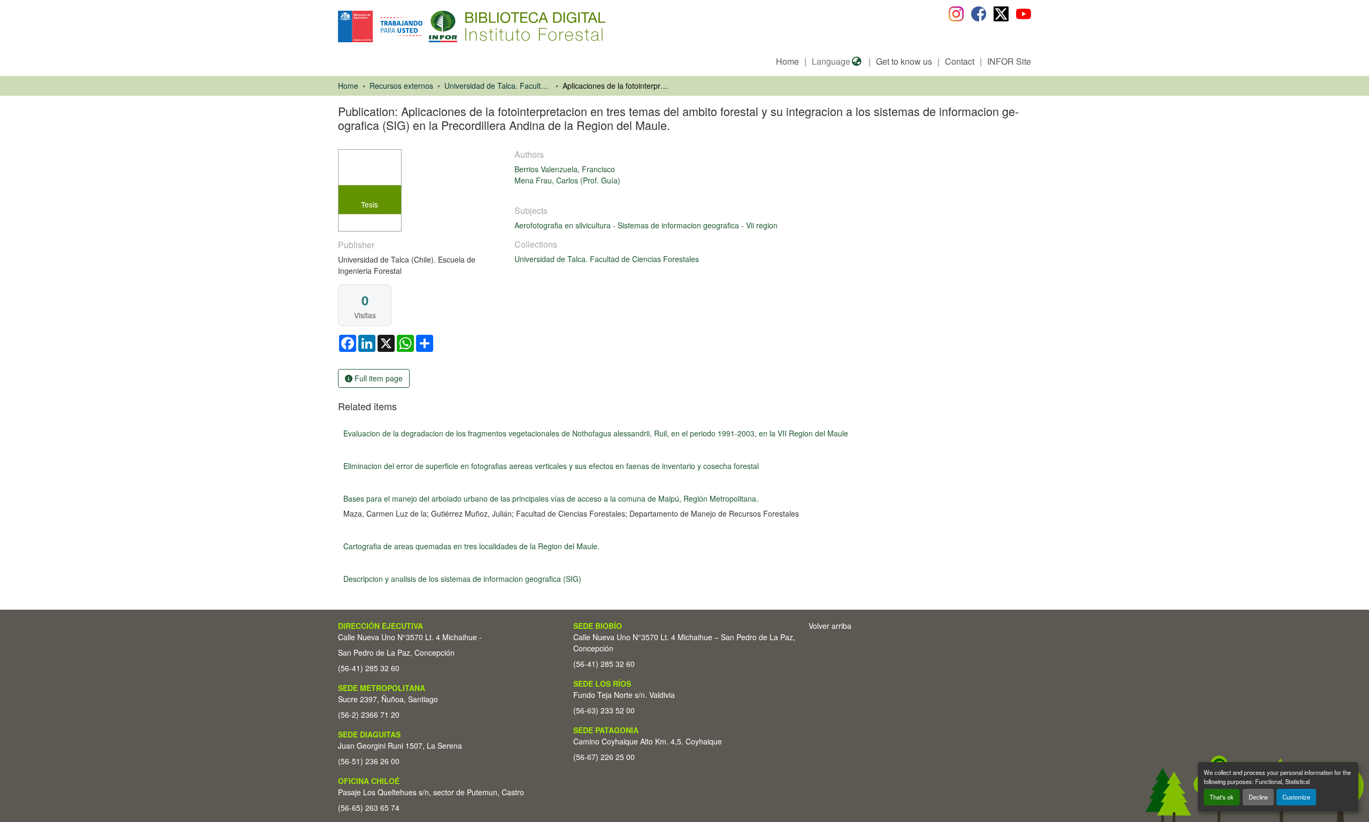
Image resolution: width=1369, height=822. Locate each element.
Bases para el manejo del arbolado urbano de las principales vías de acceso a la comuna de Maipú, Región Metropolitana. (550, 498)
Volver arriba (830, 625)
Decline (1258, 797)
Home (787, 61)
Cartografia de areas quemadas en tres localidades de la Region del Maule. (471, 546)
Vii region (762, 225)
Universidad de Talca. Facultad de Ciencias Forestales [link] (497, 85)
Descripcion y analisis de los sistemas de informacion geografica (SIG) (462, 578)
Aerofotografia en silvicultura (563, 225)
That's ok (1222, 797)
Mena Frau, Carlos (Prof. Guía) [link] (567, 180)
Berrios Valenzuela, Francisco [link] (564, 169)
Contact (959, 61)
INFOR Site (1009, 61)
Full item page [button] (377, 378)
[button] (425, 26)
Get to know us (904, 61)
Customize (1296, 797)
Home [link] (348, 85)
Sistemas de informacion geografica (679, 225)
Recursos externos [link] (401, 85)
